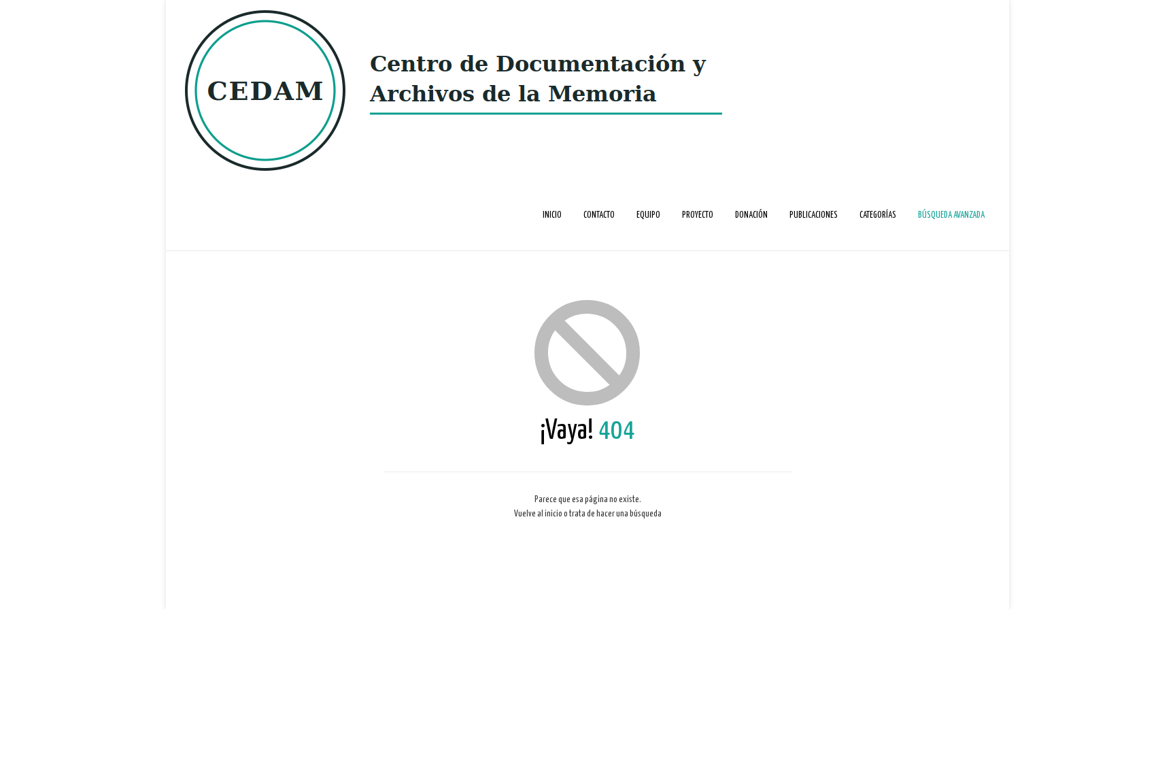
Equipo (648, 215)
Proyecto (697, 215)
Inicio (552, 215)
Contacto (599, 215)
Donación (751, 215)
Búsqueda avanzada (951, 215)
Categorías (877, 215)
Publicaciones (813, 215)
